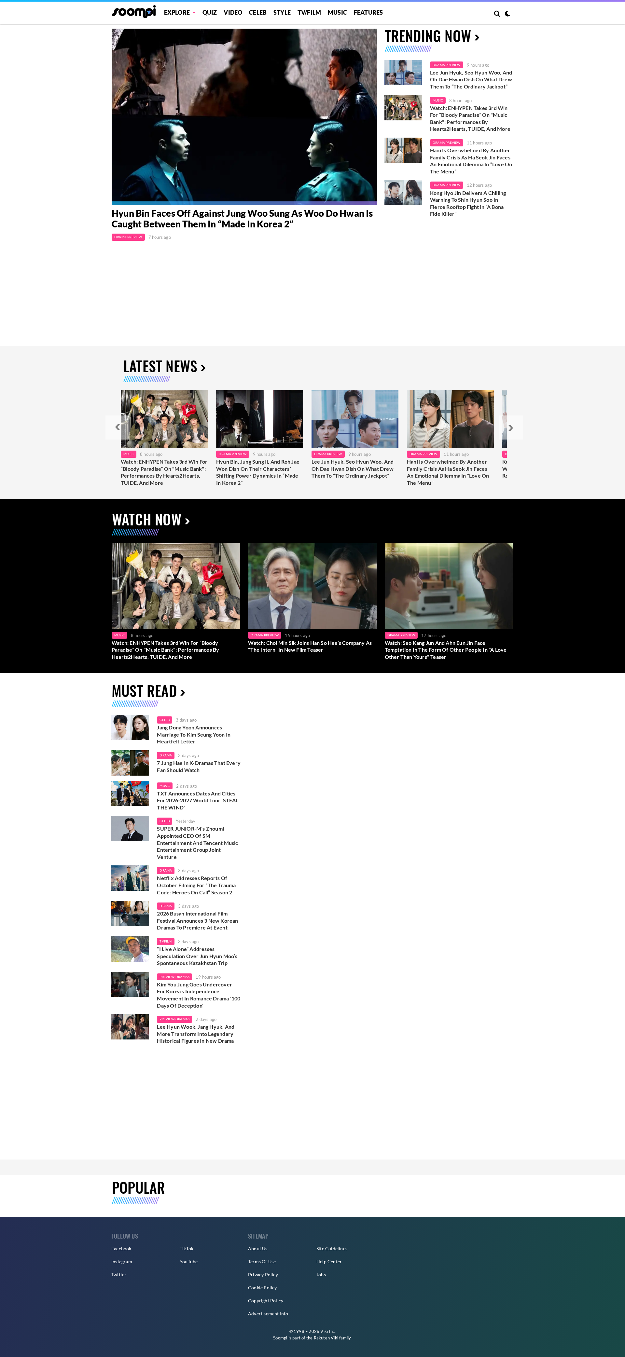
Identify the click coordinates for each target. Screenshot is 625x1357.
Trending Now (428, 35)
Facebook (121, 1248)
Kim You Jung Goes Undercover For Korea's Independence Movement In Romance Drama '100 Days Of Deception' (198, 995)
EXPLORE (177, 12)
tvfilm (166, 941)
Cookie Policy (262, 1287)
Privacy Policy (263, 1274)
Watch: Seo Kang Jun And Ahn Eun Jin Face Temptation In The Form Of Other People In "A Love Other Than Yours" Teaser (446, 650)
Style (282, 12)
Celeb (258, 12)
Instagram (121, 1261)
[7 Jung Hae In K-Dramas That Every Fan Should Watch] (130, 763)
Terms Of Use (262, 1261)
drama (166, 755)
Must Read (144, 690)
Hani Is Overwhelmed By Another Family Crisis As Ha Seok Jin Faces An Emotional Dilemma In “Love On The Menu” (471, 160)
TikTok (186, 1248)
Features (368, 12)
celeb (165, 720)
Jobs (321, 1274)
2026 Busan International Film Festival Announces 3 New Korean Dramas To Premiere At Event (197, 920)
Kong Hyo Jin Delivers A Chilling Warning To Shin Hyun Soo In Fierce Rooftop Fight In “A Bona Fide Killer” (468, 203)
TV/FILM (309, 12)
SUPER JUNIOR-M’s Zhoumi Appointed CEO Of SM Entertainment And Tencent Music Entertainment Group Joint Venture (197, 842)
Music (337, 12)
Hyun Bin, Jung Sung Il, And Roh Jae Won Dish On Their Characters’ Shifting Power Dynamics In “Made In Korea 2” (257, 472)
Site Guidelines (331, 1248)
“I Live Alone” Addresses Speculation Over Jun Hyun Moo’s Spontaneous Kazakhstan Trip (197, 956)
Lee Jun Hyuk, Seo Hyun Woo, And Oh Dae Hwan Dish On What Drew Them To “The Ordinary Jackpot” (471, 79)
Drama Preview (128, 237)
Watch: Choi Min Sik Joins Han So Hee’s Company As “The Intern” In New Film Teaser (310, 646)
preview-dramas (174, 977)
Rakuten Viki (326, 1337)
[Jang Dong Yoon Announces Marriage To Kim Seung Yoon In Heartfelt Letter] (130, 727)
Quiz (209, 12)
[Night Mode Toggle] (507, 14)
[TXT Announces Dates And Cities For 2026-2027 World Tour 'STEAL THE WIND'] (130, 793)
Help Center (329, 1261)
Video (233, 12)
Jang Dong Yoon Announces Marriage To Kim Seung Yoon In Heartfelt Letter (193, 734)
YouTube (189, 1261)
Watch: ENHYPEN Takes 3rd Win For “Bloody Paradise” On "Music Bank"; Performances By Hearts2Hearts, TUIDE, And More (470, 118)
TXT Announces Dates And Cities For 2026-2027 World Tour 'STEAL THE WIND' (197, 800)
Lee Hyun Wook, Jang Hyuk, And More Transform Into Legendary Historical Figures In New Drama (195, 1034)
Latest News (160, 365)
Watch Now (146, 519)
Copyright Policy (265, 1300)
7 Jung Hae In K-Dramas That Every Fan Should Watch (199, 766)
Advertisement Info (268, 1313)
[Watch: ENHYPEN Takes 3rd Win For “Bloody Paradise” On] (164, 419)
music (165, 786)
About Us (258, 1248)
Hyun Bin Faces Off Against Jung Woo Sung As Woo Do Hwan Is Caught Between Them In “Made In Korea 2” (242, 218)
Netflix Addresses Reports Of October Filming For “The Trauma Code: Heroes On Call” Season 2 (196, 885)
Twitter (118, 1274)
